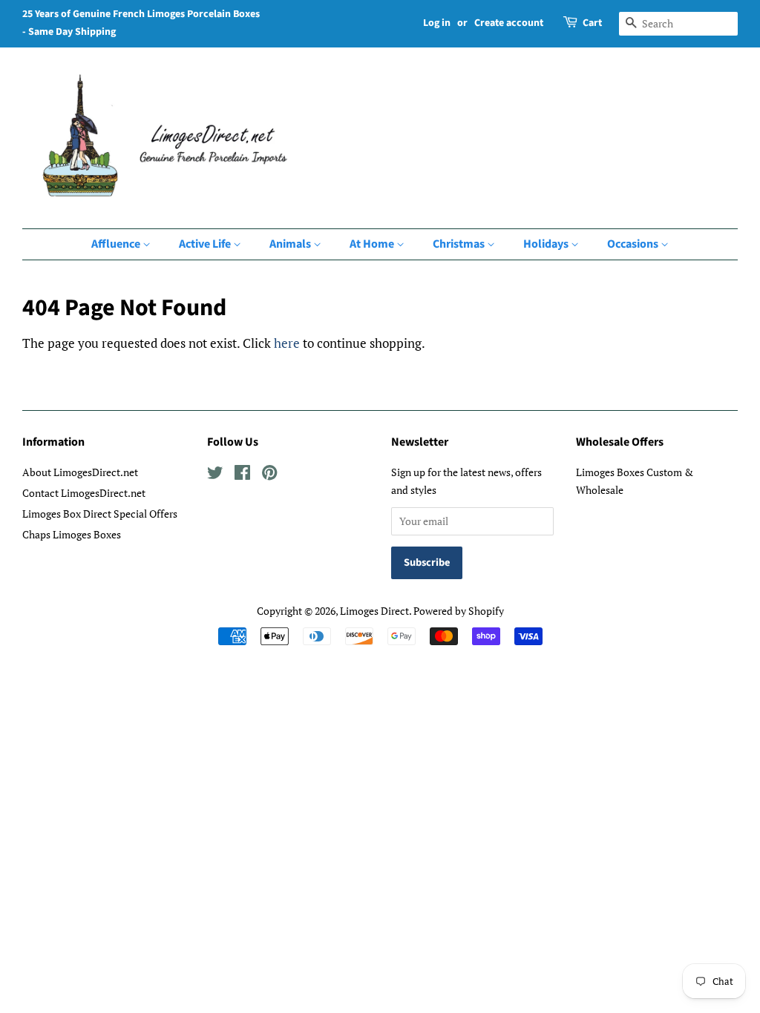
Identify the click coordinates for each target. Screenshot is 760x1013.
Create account (508, 23)
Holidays (547, 244)
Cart (592, 23)
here (287, 343)
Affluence (116, 244)
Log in (437, 23)
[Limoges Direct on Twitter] (215, 475)
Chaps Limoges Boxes (71, 534)
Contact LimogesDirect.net (83, 493)
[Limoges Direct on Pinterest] (269, 475)
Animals (291, 244)
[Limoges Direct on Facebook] (242, 475)
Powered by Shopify (458, 611)
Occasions (634, 244)
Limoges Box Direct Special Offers (99, 513)
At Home (373, 244)
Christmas (460, 244)
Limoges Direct (374, 611)
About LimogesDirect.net (80, 472)
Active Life (206, 244)
